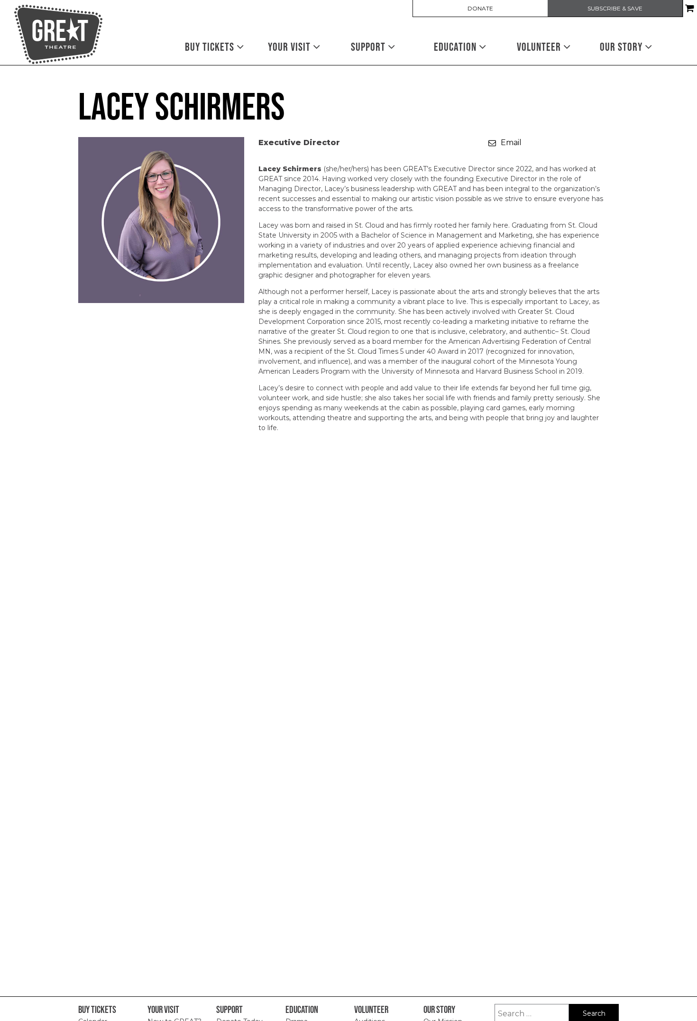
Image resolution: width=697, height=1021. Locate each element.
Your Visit (290, 47)
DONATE (480, 8)
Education (456, 47)
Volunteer (540, 47)
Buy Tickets (211, 47)
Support (369, 47)
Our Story (622, 47)
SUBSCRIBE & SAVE (614, 8)
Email (511, 142)
